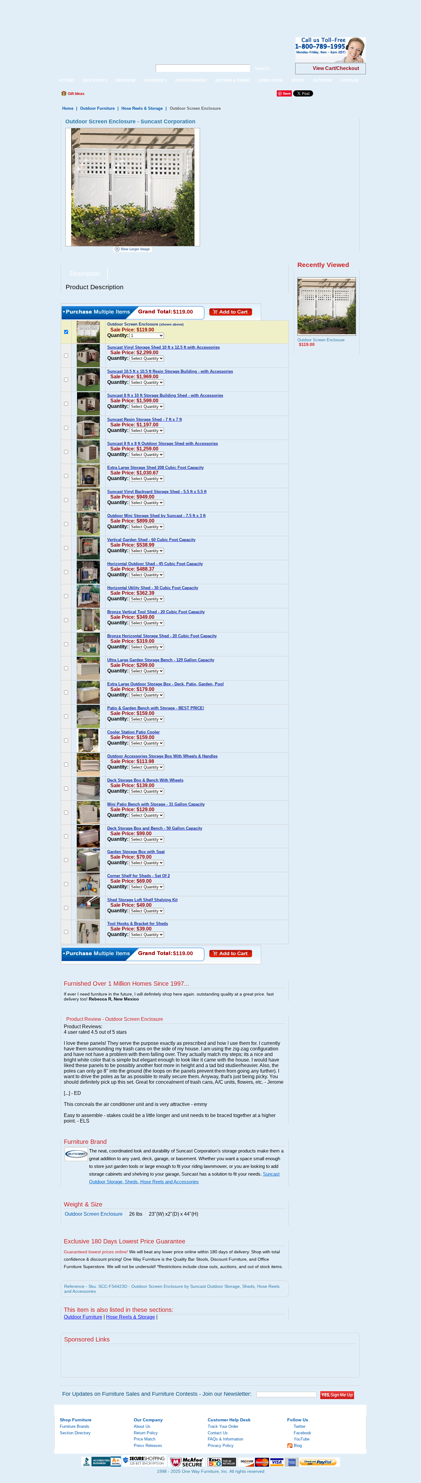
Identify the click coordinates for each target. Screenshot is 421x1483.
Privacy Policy (221, 1445)
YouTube (301, 1439)
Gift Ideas (75, 94)
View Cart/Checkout (336, 68)
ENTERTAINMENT (191, 80)
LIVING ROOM (270, 80)
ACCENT (67, 80)
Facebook (302, 1433)
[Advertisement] (112, 14)
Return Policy (146, 1433)
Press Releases (148, 1445)
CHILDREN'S (155, 80)
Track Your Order (223, 1426)
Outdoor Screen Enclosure (321, 340)
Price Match (144, 1439)
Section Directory (75, 1433)
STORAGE (350, 80)
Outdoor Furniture (97, 108)
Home (67, 108)
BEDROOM (125, 80)
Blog (298, 1445)
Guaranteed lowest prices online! (96, 1251)
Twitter (299, 1426)
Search (262, 68)
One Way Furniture (100, 55)
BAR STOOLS (95, 80)
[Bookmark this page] (102, 95)
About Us (142, 1426)
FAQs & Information (225, 1439)
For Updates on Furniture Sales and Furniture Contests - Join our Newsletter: (156, 1394)
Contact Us (218, 1433)
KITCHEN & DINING (232, 80)
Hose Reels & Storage (142, 108)
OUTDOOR (322, 80)
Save (287, 93)
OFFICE (298, 80)
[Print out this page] (134, 95)
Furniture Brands (74, 1426)
